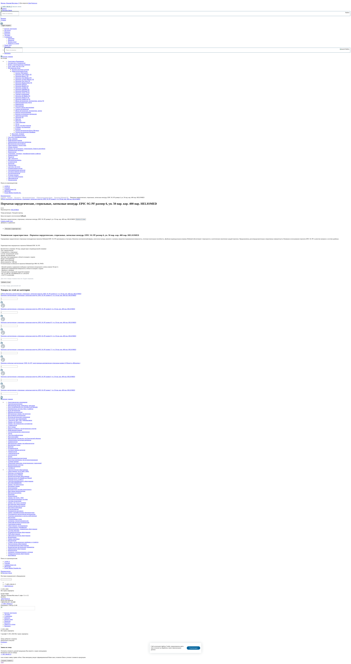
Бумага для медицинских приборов (19, 64)
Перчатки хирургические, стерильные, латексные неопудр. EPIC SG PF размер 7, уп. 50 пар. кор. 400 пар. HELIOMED (38, 390)
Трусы (17, 124)
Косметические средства (15, 465)
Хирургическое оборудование (17, 544)
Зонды (10, 433)
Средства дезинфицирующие (17, 137)
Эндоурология (12, 455)
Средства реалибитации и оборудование (20, 481)
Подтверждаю (193, 648)
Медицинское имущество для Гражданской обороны (24, 438)
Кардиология (12, 540)
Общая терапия (13, 147)
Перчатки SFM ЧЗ (21, 84)
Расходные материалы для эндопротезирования (23, 460)
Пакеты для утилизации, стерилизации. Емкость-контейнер (26, 148)
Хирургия (11, 163)
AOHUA (7, 186)
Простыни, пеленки (18, 134)
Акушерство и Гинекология (16, 63)
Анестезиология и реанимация (17, 402)
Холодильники (12, 488)
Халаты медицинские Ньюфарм (25, 132)
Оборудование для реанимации (18, 525)
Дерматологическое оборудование (18, 553)
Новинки (7, 32)
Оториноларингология (15, 168)
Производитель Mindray (15, 474)
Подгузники (12, 427)
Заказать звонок (17, 6)
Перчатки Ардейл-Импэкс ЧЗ (24, 79)
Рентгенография (13, 437)
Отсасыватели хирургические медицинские (21, 514)
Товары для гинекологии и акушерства (20, 423)
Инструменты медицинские (17, 415)
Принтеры (11, 494)
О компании (8, 37)
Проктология (12, 152)
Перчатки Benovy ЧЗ (21, 76)
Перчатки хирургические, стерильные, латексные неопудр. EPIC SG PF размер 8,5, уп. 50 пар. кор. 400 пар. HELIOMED (38, 322)
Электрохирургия (13, 453)
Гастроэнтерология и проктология (19, 432)
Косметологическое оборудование (18, 476)
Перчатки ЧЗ (19, 117)
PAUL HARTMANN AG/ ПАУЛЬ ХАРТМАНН (23, 407)
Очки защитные (20, 122)
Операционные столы (15, 519)
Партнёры (11, 38)
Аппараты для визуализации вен (18, 521)
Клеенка (18, 129)
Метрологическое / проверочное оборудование (22, 529)
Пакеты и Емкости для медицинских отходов (22, 428)
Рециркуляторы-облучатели (16, 506)
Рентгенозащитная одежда (23, 102)
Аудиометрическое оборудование (18, 545)
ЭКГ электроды (13, 158)
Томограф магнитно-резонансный (18, 522)
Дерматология (12, 451)
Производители (6, 196)
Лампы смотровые (14, 539)
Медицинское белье (14, 68)
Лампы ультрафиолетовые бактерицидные (21, 512)
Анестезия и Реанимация (16, 61)
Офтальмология (13, 178)
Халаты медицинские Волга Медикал (27, 130)
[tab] (12, 229)
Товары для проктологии (16, 484)
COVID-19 (11, 468)
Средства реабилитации (15, 176)
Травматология (12, 442)
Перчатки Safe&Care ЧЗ (22, 99)
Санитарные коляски (14, 524)
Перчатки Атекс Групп (22, 92)
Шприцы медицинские (15, 412)
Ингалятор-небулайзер (15, 507)
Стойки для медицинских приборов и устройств (23, 542)
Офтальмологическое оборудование (19, 535)
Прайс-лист (8, 45)
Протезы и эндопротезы (15, 473)
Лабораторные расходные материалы (19, 142)
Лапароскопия (12, 180)
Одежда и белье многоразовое (24, 107)
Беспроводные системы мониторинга (19, 489)
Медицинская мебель (14, 160)
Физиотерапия (12, 496)
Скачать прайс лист (7, 221)
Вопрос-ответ (12, 42)
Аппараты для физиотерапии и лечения (20, 552)
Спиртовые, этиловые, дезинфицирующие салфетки (24, 153)
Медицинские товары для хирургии (19, 414)
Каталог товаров (7, 56)
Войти (4, 8)
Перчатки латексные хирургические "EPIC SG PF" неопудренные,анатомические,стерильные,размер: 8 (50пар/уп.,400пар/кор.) (40, 363)
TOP (2, 662)
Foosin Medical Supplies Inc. (12, 192)
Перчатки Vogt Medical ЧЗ (23, 78)
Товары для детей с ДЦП (16, 498)
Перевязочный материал (15, 150)
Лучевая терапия (13, 175)
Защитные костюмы (21, 115)
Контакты (7, 47)
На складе (7, 30)
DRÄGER (7, 191)
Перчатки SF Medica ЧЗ (22, 96)
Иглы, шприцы (12, 139)
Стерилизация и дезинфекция (17, 527)
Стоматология (12, 162)
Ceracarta (7, 188)
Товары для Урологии (15, 422)
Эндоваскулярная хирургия (16, 171)
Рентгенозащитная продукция (17, 458)
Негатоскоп (11, 517)
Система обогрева (13, 530)
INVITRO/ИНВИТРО (15, 483)
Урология (11, 157)
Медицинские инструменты (17, 143)
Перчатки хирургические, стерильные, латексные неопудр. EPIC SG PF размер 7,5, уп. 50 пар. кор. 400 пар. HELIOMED (38, 349)
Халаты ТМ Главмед (21, 73)
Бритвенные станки (14, 445)
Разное (10, 456)
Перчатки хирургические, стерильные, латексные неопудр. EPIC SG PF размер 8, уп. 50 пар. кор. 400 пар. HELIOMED (38, 309)
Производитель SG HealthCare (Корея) (20, 478)
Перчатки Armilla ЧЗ (21, 87)
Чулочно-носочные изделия (20, 69)
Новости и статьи (13, 43)
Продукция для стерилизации (17, 418)
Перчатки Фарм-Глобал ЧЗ (23, 83)
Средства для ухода (14, 167)
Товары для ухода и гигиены (17, 502)
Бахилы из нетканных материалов (26, 114)
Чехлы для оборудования (23, 125)
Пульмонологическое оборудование (19, 532)
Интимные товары (14, 486)
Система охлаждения (14, 501)
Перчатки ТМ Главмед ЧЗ (23, 74)
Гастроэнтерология (14, 173)
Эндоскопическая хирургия (16, 170)
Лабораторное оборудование (17, 549)
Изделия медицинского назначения (19, 417)
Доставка (7, 35)
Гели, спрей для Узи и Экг (16, 66)
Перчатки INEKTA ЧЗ (22, 97)
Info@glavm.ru (32, 3)
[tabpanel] (175, 255)
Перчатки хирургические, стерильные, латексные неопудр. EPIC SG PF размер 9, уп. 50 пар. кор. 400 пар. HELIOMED (38, 376)
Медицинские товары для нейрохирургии (21, 443)
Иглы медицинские (14, 410)
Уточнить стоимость (7, 660)
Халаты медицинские (22, 109)
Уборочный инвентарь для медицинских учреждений (24, 463)
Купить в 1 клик (80, 219)
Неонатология (12, 550)
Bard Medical (12, 555)
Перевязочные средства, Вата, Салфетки (20, 409)
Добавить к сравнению (8, 222)
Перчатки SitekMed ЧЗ (22, 89)
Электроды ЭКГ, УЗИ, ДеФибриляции (20, 420)
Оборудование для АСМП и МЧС (18, 471)
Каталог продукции (10, 28)
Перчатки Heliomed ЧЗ (22, 91)
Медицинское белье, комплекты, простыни (21, 405)
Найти (347, 12)
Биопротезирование (14, 466)
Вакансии (11, 40)
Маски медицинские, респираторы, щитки (28, 111)
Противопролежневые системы (18, 499)
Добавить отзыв (5, 282)
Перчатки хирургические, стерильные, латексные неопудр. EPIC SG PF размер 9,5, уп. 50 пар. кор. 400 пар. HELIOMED (38, 336)
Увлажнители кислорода (15, 511)
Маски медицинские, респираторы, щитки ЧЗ (29, 101)
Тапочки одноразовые (22, 94)
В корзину (4, 642)
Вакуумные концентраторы (16, 491)
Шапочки (18, 120)
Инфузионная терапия (15, 140)
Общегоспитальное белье (20, 71)
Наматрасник (19, 104)
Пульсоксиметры (13, 509)
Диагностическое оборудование (18, 470)
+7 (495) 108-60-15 (6, 6)
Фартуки (18, 119)
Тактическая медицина (15, 404)
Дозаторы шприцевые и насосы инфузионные (22, 516)
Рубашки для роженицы (22, 127)
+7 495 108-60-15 (6, 654)
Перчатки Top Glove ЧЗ (22, 81)
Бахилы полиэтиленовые (23, 112)
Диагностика (12, 165)
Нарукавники (19, 106)
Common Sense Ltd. (10, 189)
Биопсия (10, 446)
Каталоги (7, 33)
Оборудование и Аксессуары (17, 145)
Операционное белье (18, 135)
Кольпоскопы (12, 537)
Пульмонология (13, 448)
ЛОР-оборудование (14, 534)
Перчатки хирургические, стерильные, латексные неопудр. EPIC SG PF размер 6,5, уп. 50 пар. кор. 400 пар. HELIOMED (38, 295)
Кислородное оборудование (16, 504)
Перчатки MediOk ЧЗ (22, 86)
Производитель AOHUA (15, 479)
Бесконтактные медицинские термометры (21, 547)
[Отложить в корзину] (2, 302)
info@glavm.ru (8, 586)
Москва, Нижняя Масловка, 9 (10, 3)
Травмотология (13, 155)
